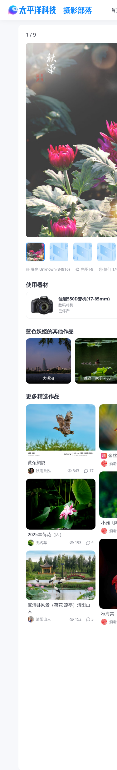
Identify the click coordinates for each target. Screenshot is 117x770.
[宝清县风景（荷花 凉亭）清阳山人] (61, 575)
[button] (55, 140)
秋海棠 (107, 614)
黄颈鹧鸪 (36, 463)
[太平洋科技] (32, 10)
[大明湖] (48, 361)
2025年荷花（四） (46, 534)
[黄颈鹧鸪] (61, 431)
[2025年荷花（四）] (61, 504)
